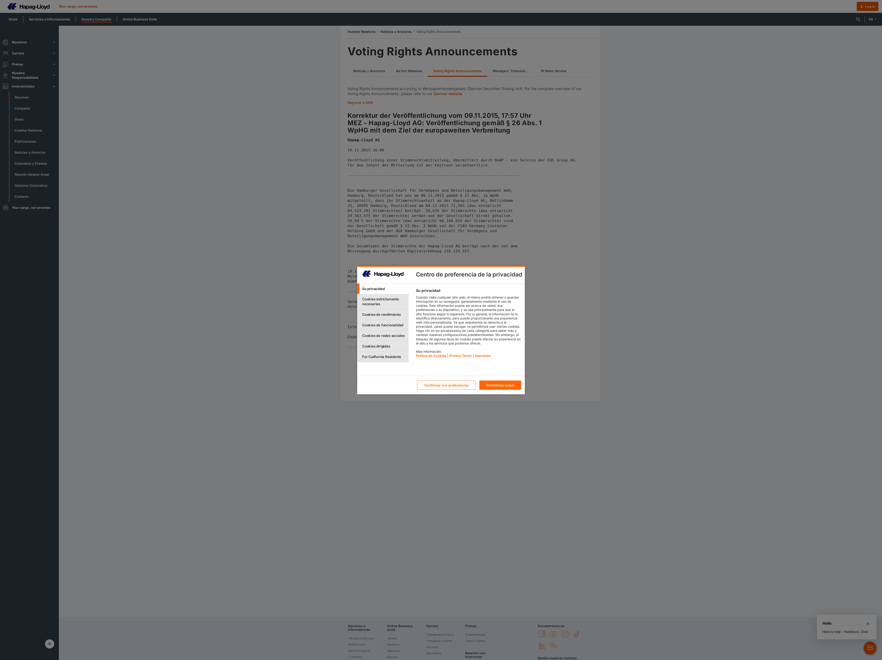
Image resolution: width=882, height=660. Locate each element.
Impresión (483, 356)
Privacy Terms (460, 356)
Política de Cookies (431, 356)
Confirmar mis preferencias (446, 385)
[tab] (383, 289)
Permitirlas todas (500, 385)
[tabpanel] (468, 324)
